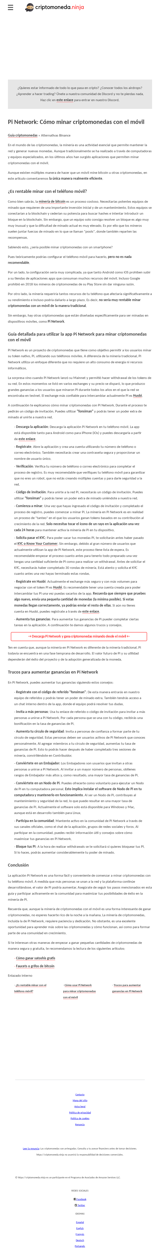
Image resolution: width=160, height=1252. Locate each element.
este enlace (64, 100)
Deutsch (80, 1240)
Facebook (81, 1199)
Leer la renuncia (31, 1149)
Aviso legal (79, 1106)
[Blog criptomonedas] (55, 11)
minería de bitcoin (52, 202)
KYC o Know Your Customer (38, 544)
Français (80, 1234)
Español (80, 1222)
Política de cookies (80, 1118)
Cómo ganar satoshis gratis (35, 958)
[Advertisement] (80, 50)
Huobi (137, 396)
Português (80, 1246)
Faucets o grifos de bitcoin (35, 966)
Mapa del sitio (80, 1100)
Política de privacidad (80, 1113)
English (80, 1228)
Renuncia (80, 1124)
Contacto (79, 1095)
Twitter (81, 1205)
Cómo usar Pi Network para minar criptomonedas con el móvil (79, 991)
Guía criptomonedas (23, 135)
